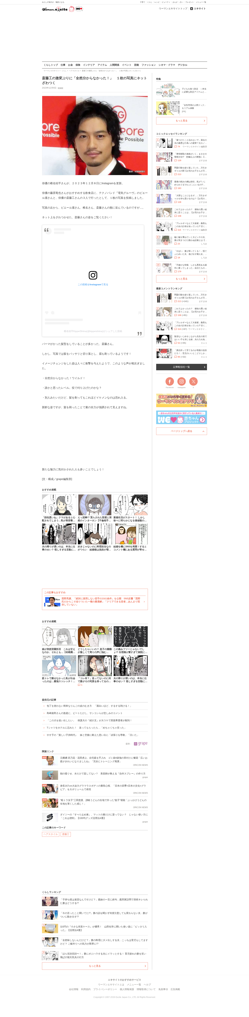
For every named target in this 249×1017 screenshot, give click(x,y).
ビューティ (166, 2)
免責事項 (163, 989)
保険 (78, 64)
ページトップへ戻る (181, 431)
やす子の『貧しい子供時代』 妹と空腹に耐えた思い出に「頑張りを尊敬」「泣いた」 (93, 735)
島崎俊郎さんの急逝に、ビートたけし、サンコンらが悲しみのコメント (85, 713)
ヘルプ (147, 984)
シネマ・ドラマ (167, 64)
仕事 (63, 64)
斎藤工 (65, 834)
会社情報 (73, 989)
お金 (70, 64)
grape (60, 88)
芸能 (136, 64)
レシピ (157, 2)
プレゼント (189, 2)
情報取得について (146, 989)
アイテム (102, 64)
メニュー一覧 (201, 2)
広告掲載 (175, 989)
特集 (158, 79)
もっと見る (95, 966)
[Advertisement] (124, 37)
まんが (175, 2)
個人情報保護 (127, 989)
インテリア (89, 64)
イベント (126, 64)
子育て (142, 2)
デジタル (182, 64)
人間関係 (114, 64)
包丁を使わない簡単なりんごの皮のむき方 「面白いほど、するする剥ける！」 (89, 705)
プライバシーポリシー (105, 989)
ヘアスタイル (51, 834)
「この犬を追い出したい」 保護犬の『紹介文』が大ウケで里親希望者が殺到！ (89, 720)
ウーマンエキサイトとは (111, 984)
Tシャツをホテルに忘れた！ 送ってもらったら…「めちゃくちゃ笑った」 (87, 727)
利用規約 (86, 989)
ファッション (149, 64)
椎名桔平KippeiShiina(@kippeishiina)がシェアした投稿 (93, 331)
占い (181, 2)
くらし (149, 2)
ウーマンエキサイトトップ (173, 8)
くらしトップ (51, 64)
